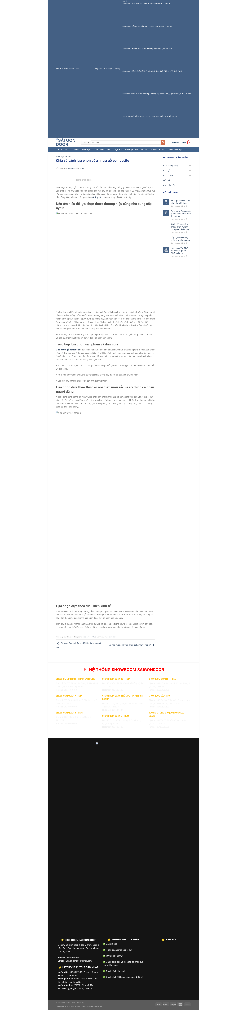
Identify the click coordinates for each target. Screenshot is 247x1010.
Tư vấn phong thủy (114, 956)
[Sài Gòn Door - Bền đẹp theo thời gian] (66, 142)
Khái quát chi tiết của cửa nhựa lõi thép (180, 202)
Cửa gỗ (73, 150)
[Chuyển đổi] (190, 165)
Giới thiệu (108, 69)
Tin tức (143, 150)
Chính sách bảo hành (115, 971)
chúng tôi (96, 197)
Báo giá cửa (111, 944)
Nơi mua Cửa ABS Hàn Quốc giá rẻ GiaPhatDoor (179, 250)
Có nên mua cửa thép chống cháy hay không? (130, 645)
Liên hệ (117, 69)
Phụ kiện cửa (131, 150)
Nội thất (119, 150)
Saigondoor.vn (95, 1006)
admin (81, 168)
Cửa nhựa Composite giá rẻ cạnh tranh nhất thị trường (181, 213)
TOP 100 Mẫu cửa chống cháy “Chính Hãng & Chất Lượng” (180, 226)
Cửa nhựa (85, 150)
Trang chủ (62, 150)
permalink (112, 637)
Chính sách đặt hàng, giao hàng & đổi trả (124, 977)
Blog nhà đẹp (175, 150)
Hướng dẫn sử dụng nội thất (118, 950)
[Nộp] (163, 142)
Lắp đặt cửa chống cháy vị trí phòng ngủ (180, 239)
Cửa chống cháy (103, 150)
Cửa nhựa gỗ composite (68, 350)
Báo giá (163, 150)
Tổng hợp (98, 69)
